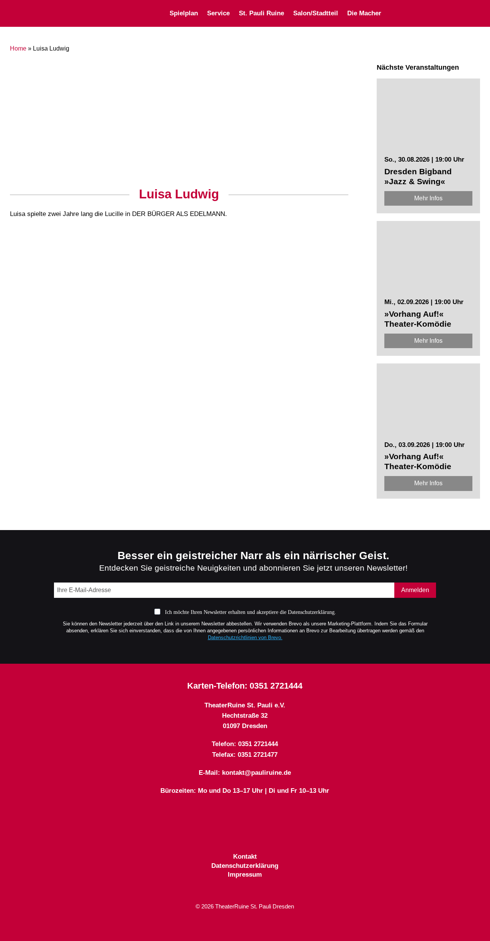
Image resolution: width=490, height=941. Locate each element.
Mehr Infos (428, 198)
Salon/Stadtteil (315, 13)
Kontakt (245, 856)
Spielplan (184, 13)
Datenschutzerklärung (244, 865)
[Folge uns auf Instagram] (259, 833)
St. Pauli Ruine (261, 13)
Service (218, 13)
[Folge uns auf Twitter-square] (245, 833)
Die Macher (364, 13)
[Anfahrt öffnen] (477, 13)
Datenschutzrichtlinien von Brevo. (245, 637)
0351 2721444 (276, 686)
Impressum (245, 874)
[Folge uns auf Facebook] (231, 833)
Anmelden (415, 590)
